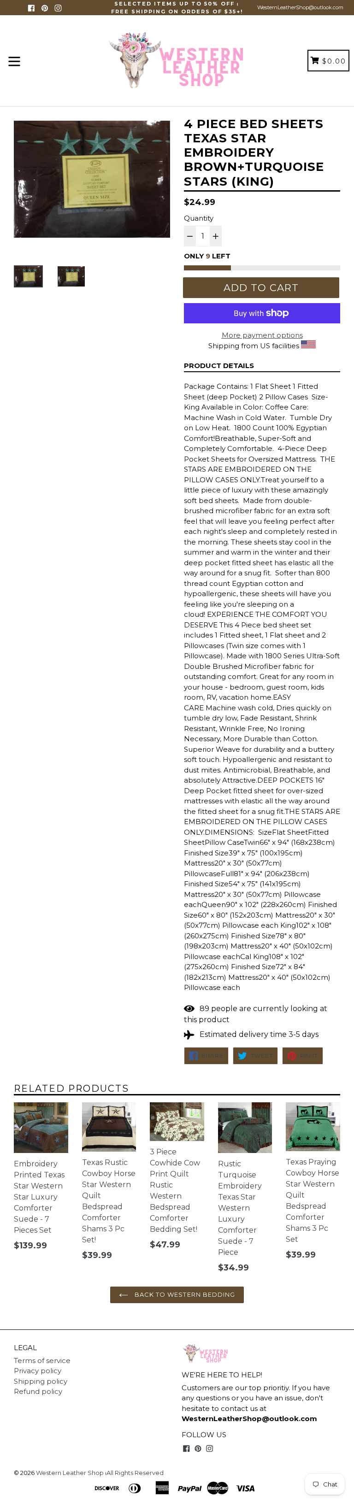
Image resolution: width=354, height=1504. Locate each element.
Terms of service (42, 1360)
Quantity (198, 218)
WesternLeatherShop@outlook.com (300, 7)
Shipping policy (40, 1381)
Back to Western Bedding (184, 1294)
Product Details (219, 365)
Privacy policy (37, 1370)
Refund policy (38, 1391)
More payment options (262, 335)
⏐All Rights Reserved (134, 1472)
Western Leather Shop (70, 1472)
